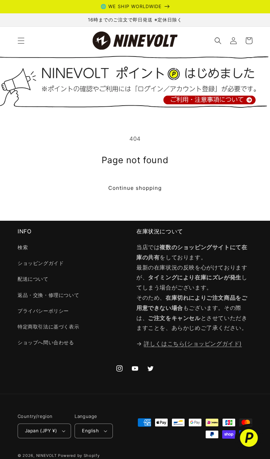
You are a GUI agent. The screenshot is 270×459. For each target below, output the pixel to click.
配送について (33, 279)
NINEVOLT (46, 455)
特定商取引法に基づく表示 (48, 327)
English (90, 430)
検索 (23, 247)
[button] (21, 40)
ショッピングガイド (41, 263)
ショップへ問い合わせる (46, 342)
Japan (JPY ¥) (41, 430)
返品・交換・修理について (48, 295)
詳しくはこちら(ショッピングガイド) (193, 343)
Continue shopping (135, 188)
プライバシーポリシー (43, 311)
